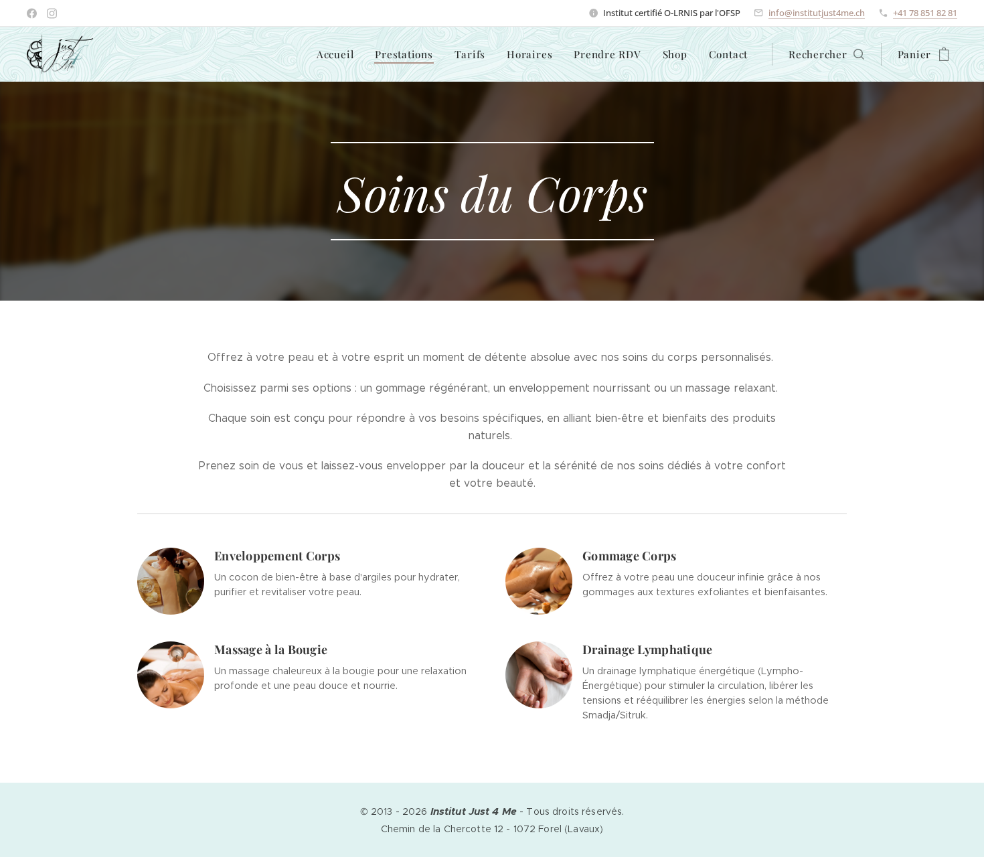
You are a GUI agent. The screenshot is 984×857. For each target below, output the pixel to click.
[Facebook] (31, 13)
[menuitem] (338, 54)
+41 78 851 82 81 (925, 13)
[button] (826, 54)
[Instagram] (52, 13)
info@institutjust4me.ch (816, 13)
